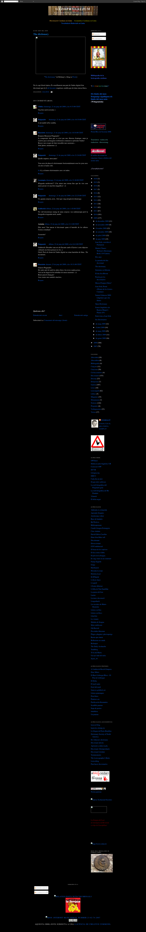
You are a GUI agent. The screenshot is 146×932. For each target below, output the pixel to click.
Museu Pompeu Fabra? (103, 283)
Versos (93, 412)
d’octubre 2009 (101, 228)
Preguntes (94, 406)
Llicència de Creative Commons (92, 924)
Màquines (94, 397)
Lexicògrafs (95, 390)
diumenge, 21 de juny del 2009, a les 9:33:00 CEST (62, 106)
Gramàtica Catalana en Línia (85, 20)
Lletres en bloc (96, 610)
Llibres (93, 394)
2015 (96, 196)
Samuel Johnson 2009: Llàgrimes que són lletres (103, 298)
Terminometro (96, 755)
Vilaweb (94, 496)
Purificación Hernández (99, 702)
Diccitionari (95, 540)
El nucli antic (95, 684)
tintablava (94, 711)
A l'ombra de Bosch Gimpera (101, 669)
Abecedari (94, 357)
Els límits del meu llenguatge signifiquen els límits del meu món (101, 96)
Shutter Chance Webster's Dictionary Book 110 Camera (103, 251)
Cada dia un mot (96, 479)
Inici (60, 315)
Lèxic (93, 387)
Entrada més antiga (81, 315)
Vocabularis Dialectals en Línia (73, 23)
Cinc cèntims (95, 531)
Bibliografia (95, 363)
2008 (96, 342)
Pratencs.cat (95, 699)
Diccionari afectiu (97, 742)
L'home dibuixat (96, 586)
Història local (96, 574)
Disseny (94, 378)
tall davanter (51, 88)
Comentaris (97, 38)
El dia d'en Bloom (101, 273)
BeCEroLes (95, 522)
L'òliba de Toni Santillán (99, 589)
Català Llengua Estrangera (100, 528)
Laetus (93, 595)
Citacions (94, 369)
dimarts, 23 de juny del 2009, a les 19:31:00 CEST (63, 264)
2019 (96, 182)
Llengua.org (95, 473)
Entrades (96, 34)
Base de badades (97, 519)
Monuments (95, 400)
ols (97, 86)
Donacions (95, 381)
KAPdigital (95, 577)
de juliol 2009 (101, 235)
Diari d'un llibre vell (98, 537)
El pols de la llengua (98, 555)
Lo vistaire (95, 619)
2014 (96, 200)
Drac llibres (95, 672)
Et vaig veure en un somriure (101, 558)
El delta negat (96, 499)
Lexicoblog (95, 761)
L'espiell (94, 583)
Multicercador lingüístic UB (101, 463)
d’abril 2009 (100, 327)
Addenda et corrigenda (99, 510)
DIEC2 (93, 476)
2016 (96, 193)
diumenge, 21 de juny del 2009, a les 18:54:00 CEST (64, 132)
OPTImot (94, 460)
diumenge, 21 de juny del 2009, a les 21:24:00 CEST (67, 155)
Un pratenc (95, 714)
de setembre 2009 (102, 232)
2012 (96, 207)
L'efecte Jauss (96, 580)
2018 (96, 185)
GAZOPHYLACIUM (73, 9)
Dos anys (98, 257)
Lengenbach (95, 601)
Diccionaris (95, 375)
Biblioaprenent (96, 525)
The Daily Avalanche (98, 646)
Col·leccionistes (96, 372)
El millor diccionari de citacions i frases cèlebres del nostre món (101, 158)
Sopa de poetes (96, 708)
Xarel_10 (94, 658)
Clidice (40, 106)
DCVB (93, 469)
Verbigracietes (96, 409)
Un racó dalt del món (98, 655)
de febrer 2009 (101, 334)
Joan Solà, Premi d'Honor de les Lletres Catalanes (103, 289)
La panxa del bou (97, 592)
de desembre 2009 (102, 221)
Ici (39, 170)
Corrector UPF (96, 466)
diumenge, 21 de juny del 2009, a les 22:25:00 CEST (67, 195)
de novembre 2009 (102, 224)
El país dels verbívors (98, 482)
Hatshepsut (95, 567)
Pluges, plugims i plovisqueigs (101, 634)
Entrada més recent (40, 315)
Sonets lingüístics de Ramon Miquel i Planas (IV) (102, 310)
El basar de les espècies (99, 549)
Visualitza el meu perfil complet (105, 426)
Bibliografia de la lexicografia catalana (99, 76)
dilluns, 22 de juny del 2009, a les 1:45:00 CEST (63, 208)
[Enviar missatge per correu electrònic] (51, 92)
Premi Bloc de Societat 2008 (101, 131)
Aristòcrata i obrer (97, 516)
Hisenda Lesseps (97, 570)
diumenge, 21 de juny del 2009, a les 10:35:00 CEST (67, 119)
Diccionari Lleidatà (98, 752)
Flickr (74, 77)
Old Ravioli (95, 628)
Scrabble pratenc (97, 705)
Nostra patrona (96, 792)
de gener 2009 (101, 338)
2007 (96, 346)
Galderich (42, 208)
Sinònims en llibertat (102, 270)
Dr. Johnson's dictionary (99, 740)
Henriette (41, 132)
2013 (96, 203)
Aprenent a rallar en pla (99, 746)
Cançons (94, 366)
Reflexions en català (98, 640)
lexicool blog (95, 725)
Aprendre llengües (97, 513)
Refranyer (94, 643)
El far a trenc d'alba (98, 552)
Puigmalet (42, 119)
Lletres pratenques (97, 693)
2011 (96, 211)
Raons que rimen (97, 637)
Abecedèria (95, 360)
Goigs (93, 564)
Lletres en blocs (96, 613)
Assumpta (42, 180)
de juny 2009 (100, 239)
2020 (96, 178)
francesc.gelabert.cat (98, 690)
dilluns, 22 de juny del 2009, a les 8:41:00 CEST (66, 244)
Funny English (96, 561)
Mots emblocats (96, 625)
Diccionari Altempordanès (100, 749)
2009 (96, 218)
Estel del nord (96, 687)
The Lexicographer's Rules (100, 758)
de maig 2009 (101, 324)
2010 (96, 214)
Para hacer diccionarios (99, 764)
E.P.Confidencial (97, 546)
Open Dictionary (101, 304)
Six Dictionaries (101, 319)
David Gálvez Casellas (99, 534)
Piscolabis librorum (98, 631)
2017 (96, 189)
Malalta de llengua (97, 622)
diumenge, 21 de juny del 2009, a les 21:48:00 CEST (65, 180)
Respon (40, 113)
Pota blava (94, 696)
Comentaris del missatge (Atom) (55, 320)
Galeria (45, 92)
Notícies (94, 403)
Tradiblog (94, 649)
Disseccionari (96, 543)
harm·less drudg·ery (98, 728)
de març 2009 (101, 331)
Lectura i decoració (98, 598)
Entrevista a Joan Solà (103, 316)
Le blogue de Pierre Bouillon (101, 731)
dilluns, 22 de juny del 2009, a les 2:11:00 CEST (62, 224)
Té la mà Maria (96, 652)
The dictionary (41, 34)
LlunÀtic (94, 616)
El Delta (94, 681)
